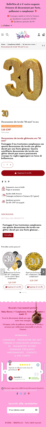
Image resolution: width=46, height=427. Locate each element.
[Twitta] (5, 182)
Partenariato (15, 353)
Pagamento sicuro (24, 346)
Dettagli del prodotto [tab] (12, 218)
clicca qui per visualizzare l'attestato (20, 390)
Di (9, 346)
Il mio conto (22, 356)
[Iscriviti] (36, 410)
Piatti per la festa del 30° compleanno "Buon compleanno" (34, 275)
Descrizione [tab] (7, 214)
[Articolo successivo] (44, 46)
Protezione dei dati (29, 340)
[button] (20, 292)
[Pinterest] (8, 182)
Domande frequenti (22, 350)
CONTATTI (31, 353)
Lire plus (8, 235)
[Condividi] (2, 182)
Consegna (8, 340)
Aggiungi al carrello (24, 173)
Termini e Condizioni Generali (22, 343)
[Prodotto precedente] (43, 46)
